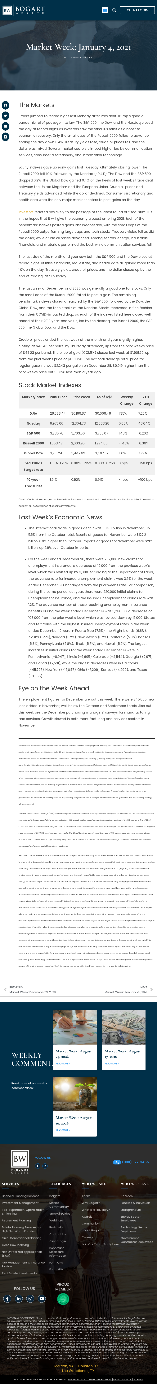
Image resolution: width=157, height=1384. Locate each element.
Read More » (63, 1063)
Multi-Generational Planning (21, 1238)
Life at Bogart (91, 1230)
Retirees (127, 1196)
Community (90, 1223)
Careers (87, 1237)
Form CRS (56, 1262)
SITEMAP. (138, 1379)
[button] (105, 10)
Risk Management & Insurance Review (23, 1264)
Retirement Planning (16, 1220)
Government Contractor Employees (137, 1240)
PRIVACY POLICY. (122, 1379)
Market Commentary (59, 1205)
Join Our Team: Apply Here (100, 1244)
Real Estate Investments (19, 1273)
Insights (54, 1196)
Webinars (56, 1220)
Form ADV (56, 1269)
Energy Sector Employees (131, 1218)
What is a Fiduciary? (96, 1210)
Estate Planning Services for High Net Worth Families (21, 1229)
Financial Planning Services (20, 1196)
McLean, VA (64, 1366)
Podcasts (56, 1227)
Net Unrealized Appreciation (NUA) (22, 1254)
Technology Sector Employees (134, 1229)
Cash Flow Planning (15, 1245)
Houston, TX (89, 1366)
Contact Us (57, 1234)
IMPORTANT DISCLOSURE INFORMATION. (90, 1379)
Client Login (57, 1241)
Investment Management (20, 1203)
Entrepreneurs (131, 1210)
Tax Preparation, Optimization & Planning (23, 1212)
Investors (26, 212)
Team (86, 1196)
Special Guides (59, 1214)
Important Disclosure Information (57, 1252)
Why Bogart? (91, 1203)
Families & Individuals (135, 1203)
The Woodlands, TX (78, 1370)
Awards (87, 1217)
